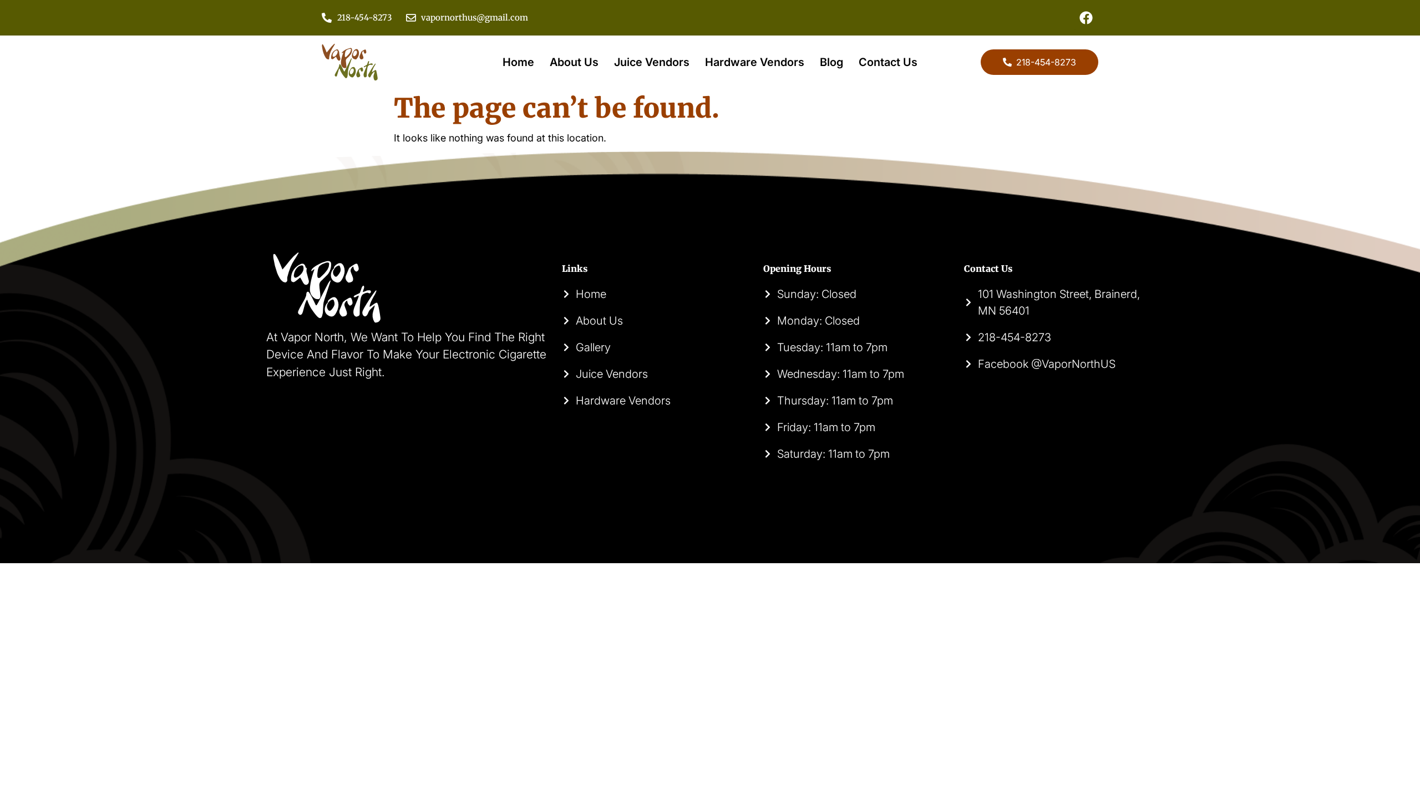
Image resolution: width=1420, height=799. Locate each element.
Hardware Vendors (754, 62)
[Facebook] (1086, 18)
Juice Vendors (651, 62)
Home (518, 62)
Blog (831, 62)
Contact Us (888, 62)
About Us (574, 62)
